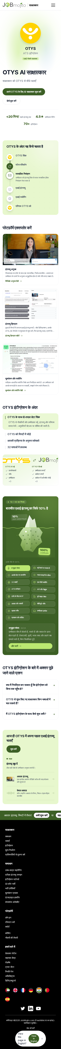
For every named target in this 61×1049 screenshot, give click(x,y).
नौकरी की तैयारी (11, 939)
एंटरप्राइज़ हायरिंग (12, 899)
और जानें (14, 647)
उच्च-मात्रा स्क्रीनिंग (13, 872)
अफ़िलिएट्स (9, 977)
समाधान (8, 838)
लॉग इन (8, 919)
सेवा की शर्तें (30, 1030)
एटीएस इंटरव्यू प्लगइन (13, 876)
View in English (34, 1038)
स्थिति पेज (9, 973)
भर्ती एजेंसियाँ (10, 890)
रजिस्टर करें (10, 923)
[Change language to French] (23, 992)
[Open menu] (53, 5)
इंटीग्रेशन (9, 847)
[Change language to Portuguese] (47, 992)
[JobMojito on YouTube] (38, 1010)
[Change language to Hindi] (39, 992)
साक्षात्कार (9, 831)
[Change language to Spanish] (7, 1001)
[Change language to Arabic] (7, 992)
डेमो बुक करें (11, 100)
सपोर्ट (7, 928)
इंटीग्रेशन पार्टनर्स (12, 881)
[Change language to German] (31, 992)
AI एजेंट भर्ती (10, 885)
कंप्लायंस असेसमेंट (12, 903)
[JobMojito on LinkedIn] (30, 1010)
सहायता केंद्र (10, 959)
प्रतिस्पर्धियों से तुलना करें (15, 856)
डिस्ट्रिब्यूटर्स (10, 982)
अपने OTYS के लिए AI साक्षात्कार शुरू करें (24, 91)
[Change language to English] (15, 992)
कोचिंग (7, 935)
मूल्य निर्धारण (10, 851)
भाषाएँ (7, 842)
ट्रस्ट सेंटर (9, 968)
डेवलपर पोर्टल (10, 955)
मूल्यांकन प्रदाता (11, 894)
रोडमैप (7, 964)
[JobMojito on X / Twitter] (22, 1010)
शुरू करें (13, 750)
